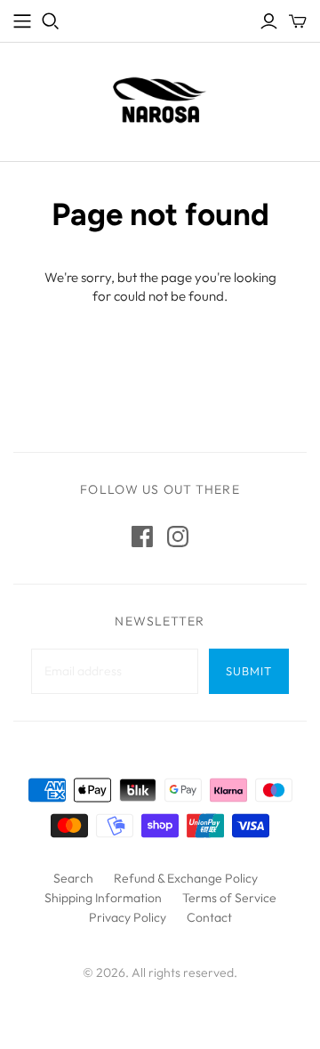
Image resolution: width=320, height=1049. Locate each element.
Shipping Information (103, 898)
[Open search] (51, 21)
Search (73, 878)
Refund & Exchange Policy (186, 878)
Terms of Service (229, 898)
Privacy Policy (127, 917)
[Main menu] (22, 21)
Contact (209, 917)
